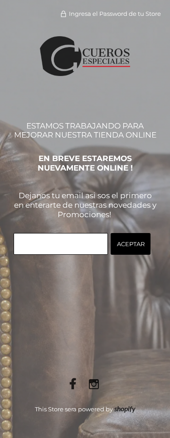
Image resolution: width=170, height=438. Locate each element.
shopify (125, 409)
